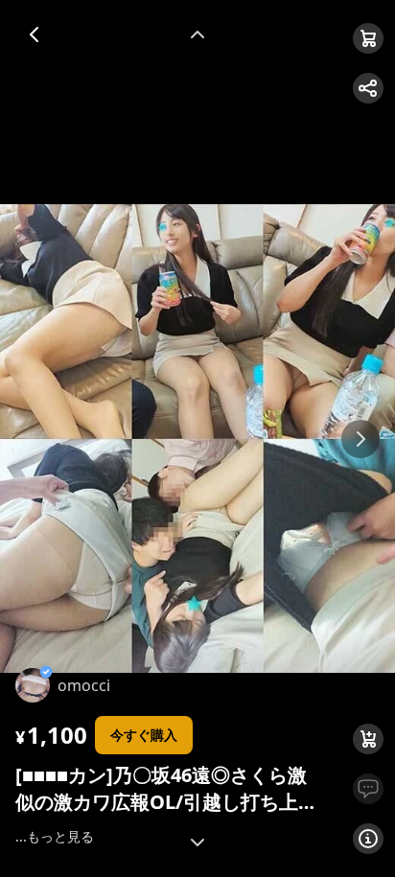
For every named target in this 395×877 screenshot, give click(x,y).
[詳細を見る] (368, 839)
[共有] (368, 88)
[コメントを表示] (368, 789)
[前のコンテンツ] (197, 34)
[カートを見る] (368, 38)
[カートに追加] (368, 739)
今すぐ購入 (143, 735)
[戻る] (34, 34)
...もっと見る (54, 836)
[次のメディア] (360, 439)
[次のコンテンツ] (197, 842)
